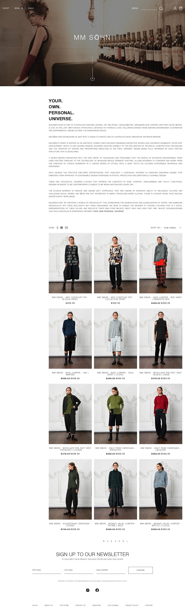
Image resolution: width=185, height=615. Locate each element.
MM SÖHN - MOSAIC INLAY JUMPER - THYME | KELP (115, 525)
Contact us (80, 605)
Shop (6, 8)
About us (49, 605)
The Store (64, 605)
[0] (180, 8)
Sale (31, 8)
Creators (96, 605)
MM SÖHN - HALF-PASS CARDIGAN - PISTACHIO (115, 449)
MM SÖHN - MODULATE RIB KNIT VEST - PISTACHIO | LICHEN (70, 449)
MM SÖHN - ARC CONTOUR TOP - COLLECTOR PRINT (115, 298)
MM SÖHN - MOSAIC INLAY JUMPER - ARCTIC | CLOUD (160, 525)
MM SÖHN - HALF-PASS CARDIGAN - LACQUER (161, 449)
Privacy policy (132, 605)
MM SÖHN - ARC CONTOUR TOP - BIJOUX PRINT (70, 298)
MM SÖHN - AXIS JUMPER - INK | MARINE (70, 374)
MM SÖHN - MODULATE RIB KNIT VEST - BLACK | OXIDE (161, 374)
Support (149, 605)
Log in (35, 605)
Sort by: (156, 228)
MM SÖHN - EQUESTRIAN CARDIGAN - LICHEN (70, 525)
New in (19, 8)
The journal (113, 605)
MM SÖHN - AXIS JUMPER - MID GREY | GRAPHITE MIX (161, 298)
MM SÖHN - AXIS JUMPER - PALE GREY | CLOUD (115, 374)
